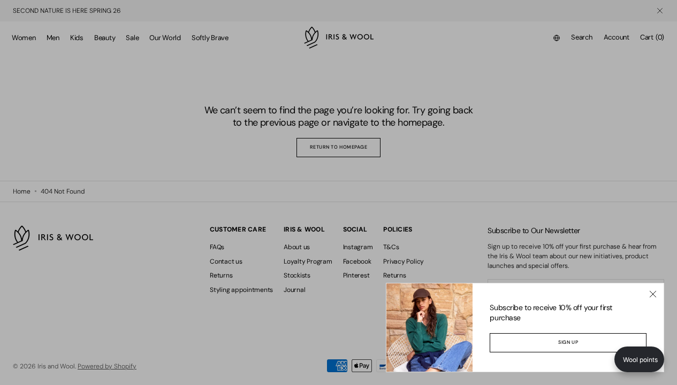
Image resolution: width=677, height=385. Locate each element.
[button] (639, 359)
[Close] (652, 294)
